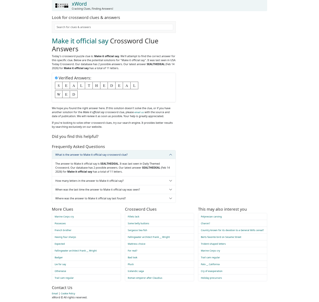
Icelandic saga (136, 271)
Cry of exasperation (211, 271)
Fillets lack (133, 216)
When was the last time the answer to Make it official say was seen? (97, 189)
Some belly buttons (138, 223)
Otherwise (60, 271)
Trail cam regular (64, 277)
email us (139, 112)
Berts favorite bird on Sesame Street (221, 237)
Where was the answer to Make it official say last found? (90, 198)
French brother (63, 230)
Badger (59, 257)
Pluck (131, 264)
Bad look (132, 257)
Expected (60, 243)
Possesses (60, 223)
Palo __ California (210, 264)
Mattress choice (136, 243)
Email (55, 293)
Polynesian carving (211, 216)
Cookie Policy (68, 293)
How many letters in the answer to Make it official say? (89, 181)
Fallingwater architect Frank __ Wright (76, 250)
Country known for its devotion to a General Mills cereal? (232, 230)
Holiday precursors (211, 277)
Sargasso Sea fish (137, 230)
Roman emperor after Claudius (145, 277)
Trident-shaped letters (213, 243)
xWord (79, 3)
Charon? (205, 223)
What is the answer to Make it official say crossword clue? (91, 154)
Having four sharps (65, 237)
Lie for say (60, 264)
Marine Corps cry (64, 216)
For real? (132, 250)
